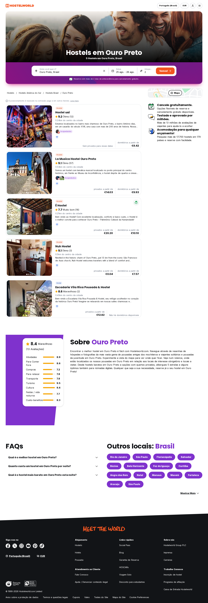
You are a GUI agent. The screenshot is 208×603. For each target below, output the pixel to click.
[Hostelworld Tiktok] (42, 546)
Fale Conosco (81, 574)
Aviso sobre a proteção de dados (22, 597)
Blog (121, 552)
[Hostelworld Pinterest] (35, 546)
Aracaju (114, 484)
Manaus (156, 475)
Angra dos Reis (119, 475)
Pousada (79, 560)
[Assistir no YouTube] (28, 546)
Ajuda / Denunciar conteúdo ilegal (91, 582)
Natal (140, 475)
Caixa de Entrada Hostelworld (178, 589)
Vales (87, 597)
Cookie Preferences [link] (139, 597)
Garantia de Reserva (129, 560)
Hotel (58, 283)
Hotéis (78, 552)
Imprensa (168, 552)
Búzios (114, 466)
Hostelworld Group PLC (175, 545)
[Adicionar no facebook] (8, 546)
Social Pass (124, 545)
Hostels (78, 545)
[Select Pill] (193, 5)
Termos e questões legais (55, 597)
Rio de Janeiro (118, 457)
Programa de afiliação (174, 582)
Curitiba (183, 466)
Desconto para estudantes (132, 582)
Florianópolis (164, 457)
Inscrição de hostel (173, 574)
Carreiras (168, 560)
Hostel (59, 108)
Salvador (186, 457)
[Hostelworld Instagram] (21, 546)
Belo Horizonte (135, 466)
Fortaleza (193, 475)
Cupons (76, 597)
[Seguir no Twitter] (14, 546)
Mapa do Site (119, 597)
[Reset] (104, 70)
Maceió (175, 475)
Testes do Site (101, 597)
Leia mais (74, 101)
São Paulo (142, 457)
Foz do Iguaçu (161, 466)
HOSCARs (124, 567)
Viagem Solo (125, 574)
